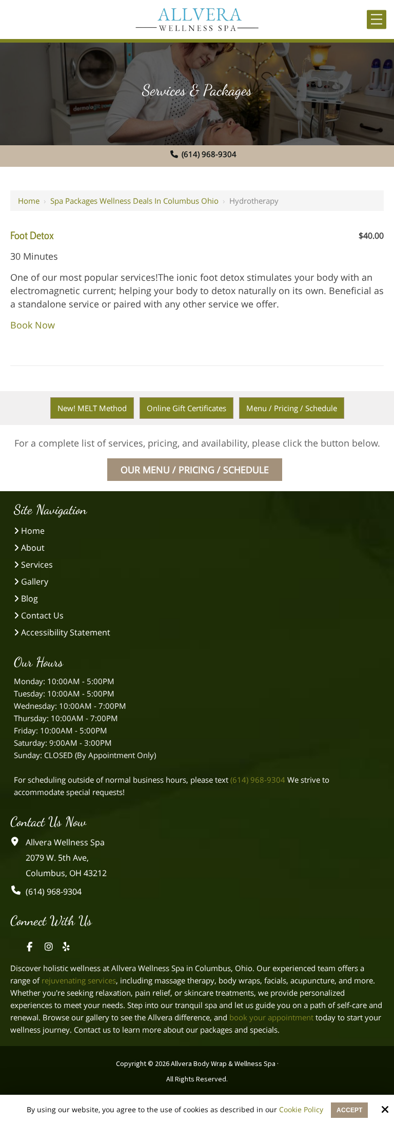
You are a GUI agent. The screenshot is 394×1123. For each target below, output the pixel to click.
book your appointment (271, 1017)
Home (29, 201)
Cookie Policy (301, 1110)
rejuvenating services (79, 980)
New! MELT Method (92, 408)
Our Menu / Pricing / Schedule (195, 469)
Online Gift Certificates (186, 408)
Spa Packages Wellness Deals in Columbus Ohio (134, 201)
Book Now (32, 325)
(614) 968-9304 (209, 154)
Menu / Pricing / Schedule (291, 408)
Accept (349, 1110)
